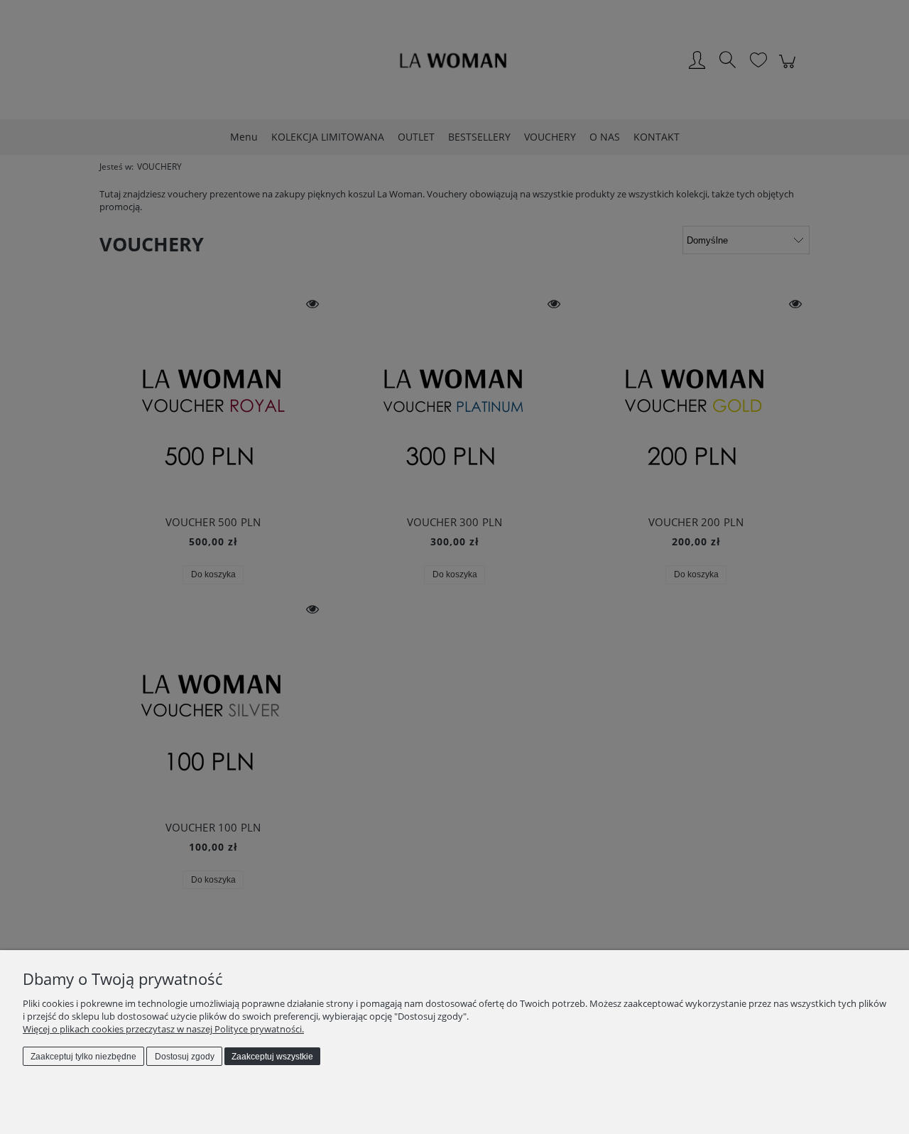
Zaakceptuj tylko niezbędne (83, 1057)
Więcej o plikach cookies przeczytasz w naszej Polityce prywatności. (163, 1029)
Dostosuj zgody (184, 1057)
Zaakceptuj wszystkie (272, 1057)
